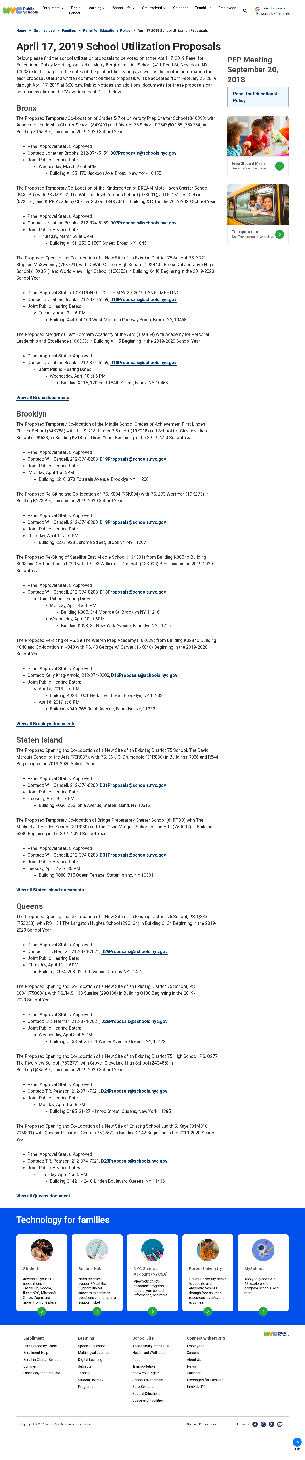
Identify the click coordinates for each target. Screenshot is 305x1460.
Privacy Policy (207, 1424)
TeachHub (203, 8)
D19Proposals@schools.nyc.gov (133, 459)
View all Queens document (43, 1196)
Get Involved (152, 8)
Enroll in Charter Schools (42, 1359)
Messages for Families (205, 1380)
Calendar (180, 8)
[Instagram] (264, 1424)
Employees (227, 8)
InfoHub (210, 1386)
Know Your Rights (146, 1373)
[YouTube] (280, 1424)
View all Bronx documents (42, 397)
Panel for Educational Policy (106, 30)
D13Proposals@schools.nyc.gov (133, 592)
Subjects (85, 1366)
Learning (94, 8)
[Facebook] (255, 1424)
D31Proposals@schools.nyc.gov (133, 785)
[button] (297, 1442)
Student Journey (90, 1380)
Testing (84, 1373)
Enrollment (51, 8)
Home (21, 30)
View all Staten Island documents (50, 890)
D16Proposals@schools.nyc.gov (144, 675)
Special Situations (146, 1394)
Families (69, 30)
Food (136, 1359)
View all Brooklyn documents (45, 723)
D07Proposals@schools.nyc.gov (143, 153)
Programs (85, 1387)
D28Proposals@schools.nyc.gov (134, 1161)
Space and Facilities (148, 1400)
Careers (193, 1353)
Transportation (143, 1366)
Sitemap (192, 1424)
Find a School (75, 10)
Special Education (92, 1346)
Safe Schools (142, 1387)
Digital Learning (90, 1359)
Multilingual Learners (94, 1353)
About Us (194, 1359)
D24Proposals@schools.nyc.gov (134, 1091)
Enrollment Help (35, 1353)
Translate (283, 13)
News (191, 1366)
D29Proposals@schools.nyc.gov (134, 951)
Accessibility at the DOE (151, 1346)
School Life (122, 8)
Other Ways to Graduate (41, 1373)
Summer (29, 1366)
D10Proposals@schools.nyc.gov (143, 299)
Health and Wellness (148, 1353)
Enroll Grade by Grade (40, 1346)
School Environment (147, 1380)
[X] (272, 1424)
